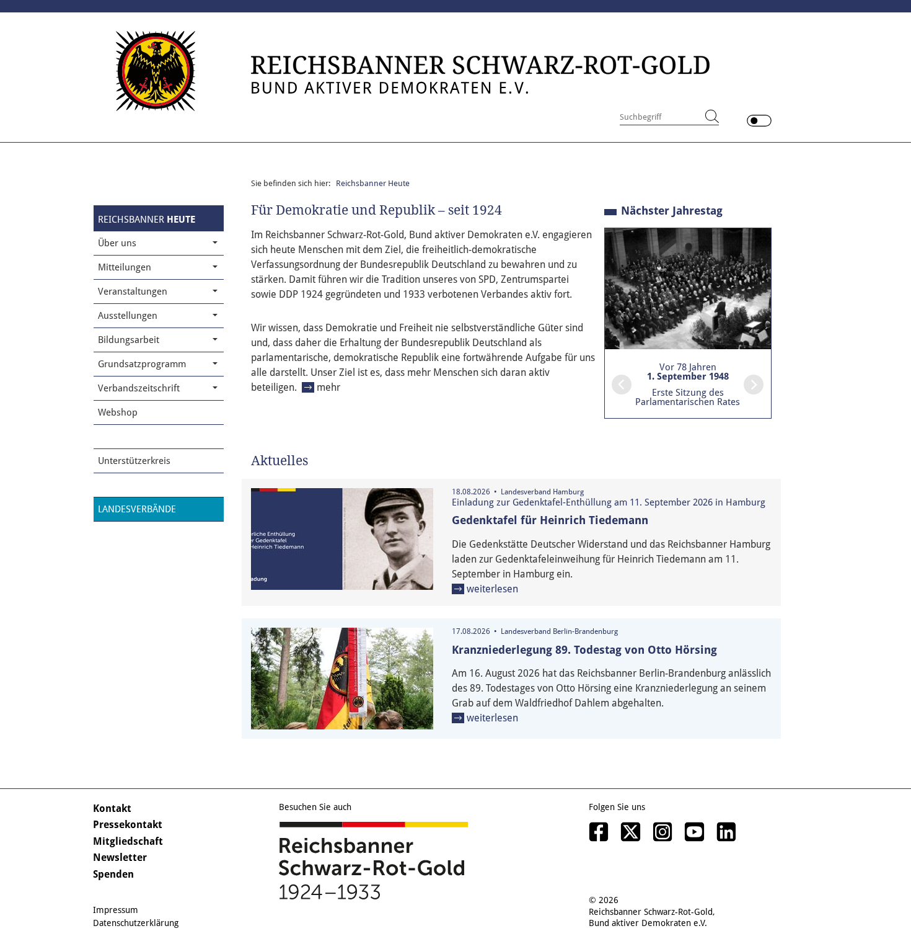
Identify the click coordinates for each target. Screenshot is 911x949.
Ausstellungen (127, 315)
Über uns (117, 243)
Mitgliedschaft (128, 841)
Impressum (115, 910)
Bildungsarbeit (128, 339)
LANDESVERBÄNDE (137, 509)
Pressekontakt (127, 825)
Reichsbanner (146, 219)
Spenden (113, 874)
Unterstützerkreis (134, 460)
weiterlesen (492, 589)
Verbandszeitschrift (139, 388)
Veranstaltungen (132, 291)
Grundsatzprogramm (142, 364)
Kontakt (112, 808)
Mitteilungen (124, 267)
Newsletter (120, 857)
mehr (328, 387)
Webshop (118, 412)
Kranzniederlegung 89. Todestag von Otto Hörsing (584, 649)
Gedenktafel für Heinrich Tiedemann (550, 520)
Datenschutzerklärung (135, 923)
